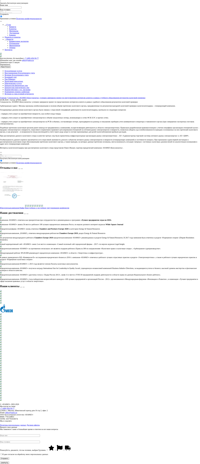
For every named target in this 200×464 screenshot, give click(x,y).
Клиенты (12, 29)
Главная (3, 98)
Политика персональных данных (13, 425)
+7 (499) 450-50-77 (31, 58)
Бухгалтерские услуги (13, 71)
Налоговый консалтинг (14, 81)
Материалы (13, 31)
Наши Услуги (5, 67)
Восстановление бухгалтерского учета (20, 73)
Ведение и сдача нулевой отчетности (19, 94)
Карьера (12, 35)
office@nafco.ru (28, 60)
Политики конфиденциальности (29, 19)
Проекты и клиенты (12, 37)
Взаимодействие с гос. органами (17, 90)
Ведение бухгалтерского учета (17, 75)
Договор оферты (33, 425)
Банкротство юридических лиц (17, 88)
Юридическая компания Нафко (12, 208)
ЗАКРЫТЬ (4, 463)
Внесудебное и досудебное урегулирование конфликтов (47, 208)
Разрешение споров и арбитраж (17, 92)
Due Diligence (10, 79)
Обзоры (12, 48)
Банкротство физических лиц (16, 85)
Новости (9, 39)
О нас (8, 25)
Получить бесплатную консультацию (14, 158)
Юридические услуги (13, 83)
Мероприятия (14, 45)
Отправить (4, 14)
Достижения (14, 33)
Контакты (8, 50)
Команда (12, 27)
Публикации (14, 43)
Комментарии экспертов (19, 41)
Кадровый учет (11, 77)
